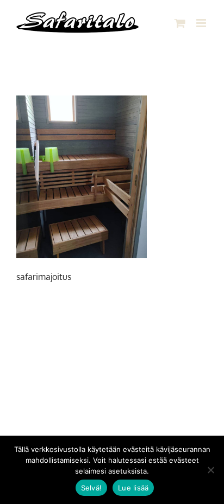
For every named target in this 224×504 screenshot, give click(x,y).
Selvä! (91, 487)
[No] (210, 469)
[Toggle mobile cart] (180, 23)
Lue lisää (133, 487)
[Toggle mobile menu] (202, 23)
